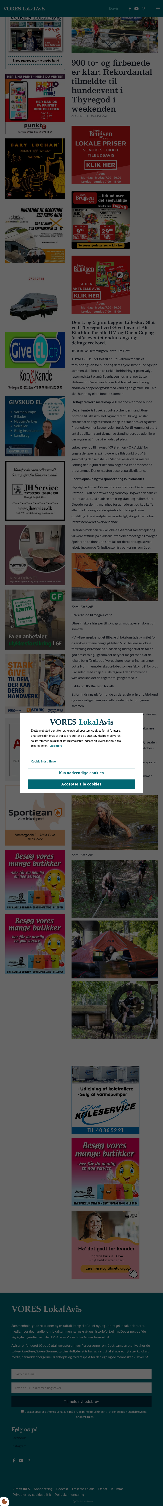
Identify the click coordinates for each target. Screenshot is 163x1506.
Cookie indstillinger (44, 761)
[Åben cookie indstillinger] (4, 1501)
